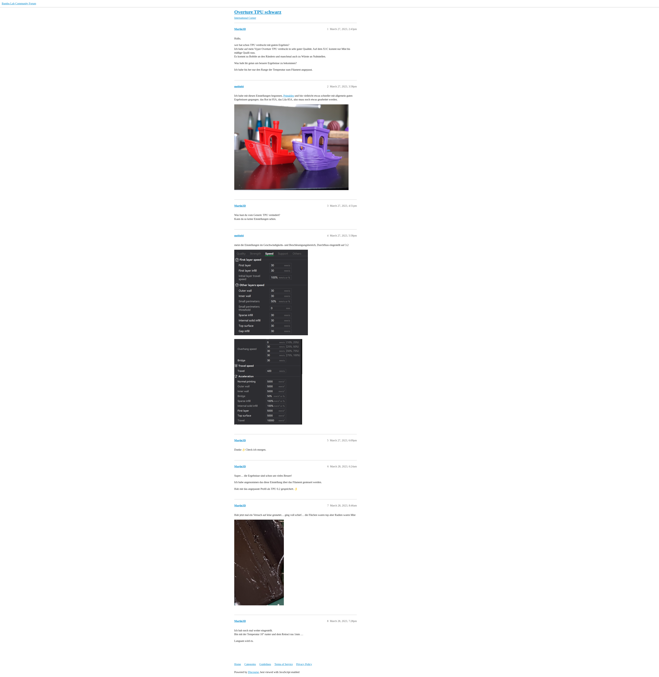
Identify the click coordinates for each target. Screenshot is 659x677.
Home (237, 664)
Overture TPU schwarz (257, 12)
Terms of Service (283, 664)
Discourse (253, 672)
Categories (250, 664)
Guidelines (265, 664)
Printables (288, 95)
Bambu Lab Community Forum (19, 3)
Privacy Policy (304, 664)
